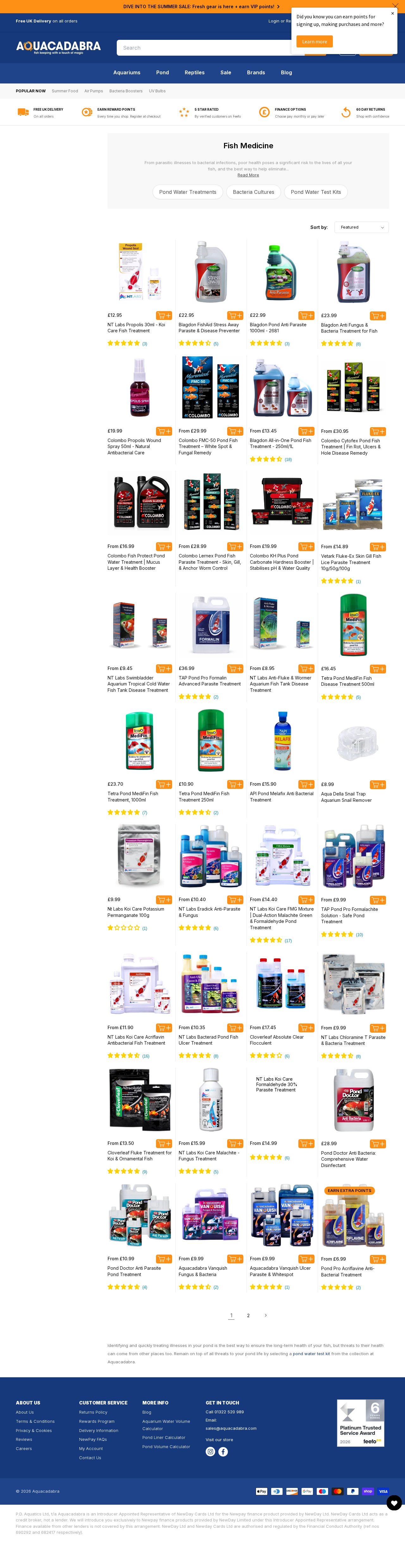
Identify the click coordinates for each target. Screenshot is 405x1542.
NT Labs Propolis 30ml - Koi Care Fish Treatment (136, 328)
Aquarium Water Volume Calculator (166, 1425)
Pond (162, 72)
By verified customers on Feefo (218, 116)
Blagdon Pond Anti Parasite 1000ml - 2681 (278, 328)
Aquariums (126, 72)
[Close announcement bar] (395, 6)
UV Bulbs (157, 91)
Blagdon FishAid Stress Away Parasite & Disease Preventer (209, 328)
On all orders (43, 116)
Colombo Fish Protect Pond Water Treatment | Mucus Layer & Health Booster (136, 562)
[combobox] (221, 48)
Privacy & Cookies (34, 1430)
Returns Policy (93, 1412)
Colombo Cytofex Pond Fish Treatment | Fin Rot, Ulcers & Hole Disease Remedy (351, 447)
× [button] (392, 13)
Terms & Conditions (35, 1421)
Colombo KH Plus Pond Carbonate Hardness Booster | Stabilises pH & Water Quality (282, 562)
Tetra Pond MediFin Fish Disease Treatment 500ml (347, 681)
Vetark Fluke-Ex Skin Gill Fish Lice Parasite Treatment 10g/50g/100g (351, 562)
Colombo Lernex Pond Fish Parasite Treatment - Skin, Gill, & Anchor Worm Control (210, 562)
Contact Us (90, 1457)
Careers (24, 1448)
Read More (248, 174)
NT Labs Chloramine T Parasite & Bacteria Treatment (353, 1040)
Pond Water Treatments (187, 192)
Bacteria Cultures (253, 192)
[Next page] (265, 1315)
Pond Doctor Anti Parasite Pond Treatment (134, 1271)
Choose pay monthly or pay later (299, 116)
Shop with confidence (372, 116)
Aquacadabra (45, 1491)
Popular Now (31, 91)
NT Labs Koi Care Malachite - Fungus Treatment (209, 1156)
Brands (256, 72)
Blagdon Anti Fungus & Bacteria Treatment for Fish (349, 328)
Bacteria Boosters (126, 91)
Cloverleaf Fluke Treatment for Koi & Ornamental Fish (140, 1156)
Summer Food (65, 91)
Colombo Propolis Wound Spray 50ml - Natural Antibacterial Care (134, 446)
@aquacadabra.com (236, 1428)
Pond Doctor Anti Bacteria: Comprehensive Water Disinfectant (348, 1159)
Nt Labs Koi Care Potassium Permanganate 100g (136, 912)
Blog (286, 72)
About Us (25, 1412)
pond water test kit (311, 1353)
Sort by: (319, 227)
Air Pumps (93, 91)
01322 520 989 (229, 1411)
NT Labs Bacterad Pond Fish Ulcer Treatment (208, 1040)
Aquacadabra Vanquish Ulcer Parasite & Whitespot (280, 1271)
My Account (91, 1448)
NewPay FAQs (93, 1439)
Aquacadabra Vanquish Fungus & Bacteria (203, 1271)
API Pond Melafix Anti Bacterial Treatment (282, 796)
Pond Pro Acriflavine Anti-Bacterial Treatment (348, 1271)
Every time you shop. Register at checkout (128, 116)
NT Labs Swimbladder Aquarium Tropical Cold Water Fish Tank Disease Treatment (139, 684)
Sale (226, 72)
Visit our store (219, 1439)
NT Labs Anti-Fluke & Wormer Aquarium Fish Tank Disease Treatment (280, 684)
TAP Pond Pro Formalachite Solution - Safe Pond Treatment (349, 915)
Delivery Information (98, 1430)
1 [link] (231, 1315)
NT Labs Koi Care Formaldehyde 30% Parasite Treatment (276, 1084)
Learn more (314, 41)
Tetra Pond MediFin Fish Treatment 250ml (204, 796)
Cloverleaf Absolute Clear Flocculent (277, 1040)
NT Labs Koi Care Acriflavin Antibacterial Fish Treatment (136, 1040)
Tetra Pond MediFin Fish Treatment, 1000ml (133, 796)
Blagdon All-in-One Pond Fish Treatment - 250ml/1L (280, 443)
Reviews (24, 1439)
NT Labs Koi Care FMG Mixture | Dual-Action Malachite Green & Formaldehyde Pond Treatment (282, 918)
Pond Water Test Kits (316, 192)
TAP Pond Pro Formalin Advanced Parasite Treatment (210, 681)
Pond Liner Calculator (163, 1437)
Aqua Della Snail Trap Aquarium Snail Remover (346, 797)
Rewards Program (97, 1421)
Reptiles (195, 72)
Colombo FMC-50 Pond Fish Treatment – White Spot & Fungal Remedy (208, 446)
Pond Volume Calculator (166, 1446)
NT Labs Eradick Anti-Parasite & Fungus (209, 912)
